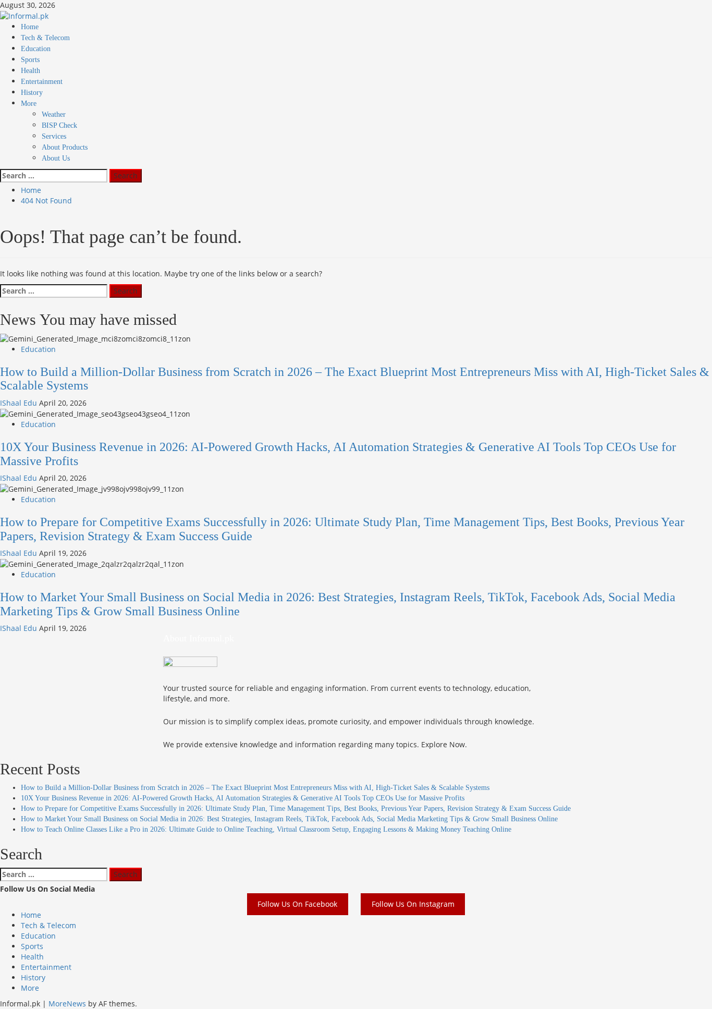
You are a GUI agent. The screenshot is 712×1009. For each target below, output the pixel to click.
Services (54, 136)
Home (30, 27)
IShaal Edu (19, 403)
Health (30, 71)
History (32, 92)
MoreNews (67, 1003)
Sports (30, 60)
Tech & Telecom (45, 38)
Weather (54, 114)
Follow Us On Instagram (413, 904)
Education (36, 49)
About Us (56, 158)
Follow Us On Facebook (297, 904)
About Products (65, 147)
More (28, 103)
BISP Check (59, 125)
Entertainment (42, 82)
